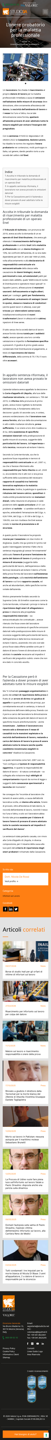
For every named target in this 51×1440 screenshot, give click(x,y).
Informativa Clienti (11, 1354)
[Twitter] (16, 909)
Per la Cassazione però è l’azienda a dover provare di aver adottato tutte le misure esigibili (24, 200)
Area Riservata (33, 1354)
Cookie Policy (9, 1351)
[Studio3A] (15, 11)
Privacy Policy (9, 1348)
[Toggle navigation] (45, 12)
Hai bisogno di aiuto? (25, 1434)
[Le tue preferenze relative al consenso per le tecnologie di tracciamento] (46, 1435)
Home (24, 41)
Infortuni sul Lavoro (11, 896)
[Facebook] (5, 909)
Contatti (30, 1348)
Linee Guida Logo (35, 1351)
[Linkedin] (10, 909)
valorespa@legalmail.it (37, 1332)
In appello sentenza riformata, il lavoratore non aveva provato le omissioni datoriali (25, 190)
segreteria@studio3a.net (38, 1326)
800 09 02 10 (12, 4)
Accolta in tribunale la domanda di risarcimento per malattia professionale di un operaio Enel (25, 179)
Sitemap (6, 1357)
